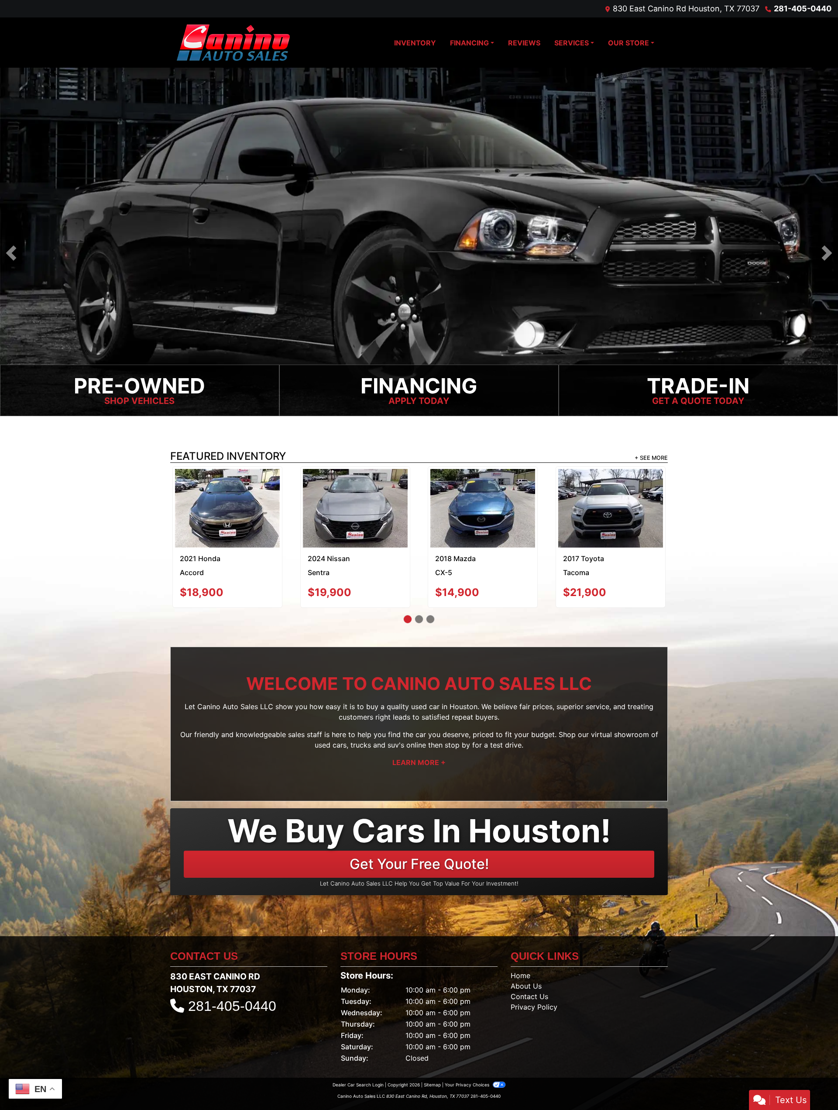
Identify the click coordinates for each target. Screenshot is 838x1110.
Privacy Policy (534, 977)
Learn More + (419, 733)
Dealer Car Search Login (358, 1055)
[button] (11, 253)
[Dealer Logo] (233, 42)
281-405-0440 (802, 8)
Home (520, 946)
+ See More (651, 458)
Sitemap (432, 1055)
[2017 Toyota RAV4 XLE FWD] (483, 490)
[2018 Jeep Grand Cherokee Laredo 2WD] (227, 494)
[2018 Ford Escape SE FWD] (355, 490)
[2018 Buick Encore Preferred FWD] (610, 490)
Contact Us (529, 967)
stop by (457, 715)
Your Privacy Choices (468, 1055)
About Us (526, 956)
